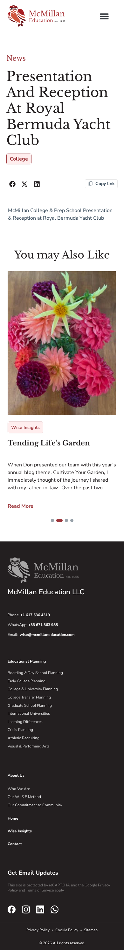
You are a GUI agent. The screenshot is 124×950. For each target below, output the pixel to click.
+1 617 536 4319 (35, 614)
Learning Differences (25, 721)
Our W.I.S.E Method (24, 796)
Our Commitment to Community (35, 805)
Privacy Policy (38, 930)
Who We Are (19, 788)
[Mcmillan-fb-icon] (12, 910)
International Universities (29, 713)
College (19, 158)
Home (13, 818)
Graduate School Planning (30, 705)
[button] (104, 16)
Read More (29, 435)
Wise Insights (34, 357)
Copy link (105, 184)
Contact (15, 843)
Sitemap (91, 930)
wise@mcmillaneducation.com (47, 634)
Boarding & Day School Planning (35, 672)
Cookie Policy (67, 930)
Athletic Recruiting (23, 737)
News (16, 58)
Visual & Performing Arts (29, 746)
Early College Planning (26, 681)
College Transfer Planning (29, 697)
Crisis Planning (20, 729)
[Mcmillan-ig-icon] (26, 910)
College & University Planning (33, 689)
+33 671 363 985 (43, 624)
